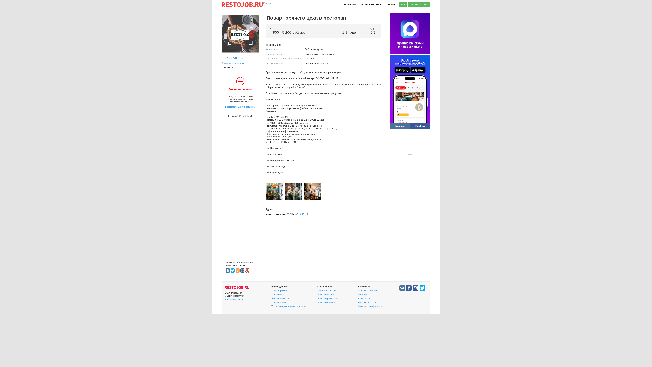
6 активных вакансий (233, 63)
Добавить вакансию (419, 5)
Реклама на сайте (367, 302)
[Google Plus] (247, 270)
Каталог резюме (371, 4)
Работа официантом (327, 298)
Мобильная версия (234, 299)
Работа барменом (326, 302)
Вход (403, 5)
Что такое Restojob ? (368, 290)
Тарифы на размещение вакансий (288, 306)
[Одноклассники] (238, 270)
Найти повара (278, 294)
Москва (267, 3)
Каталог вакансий (326, 290)
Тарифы (391, 4)
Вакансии (350, 4)
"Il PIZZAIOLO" (233, 58)
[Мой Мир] (242, 270)
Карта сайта (364, 298)
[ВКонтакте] (228, 270)
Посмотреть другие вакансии (240, 107)
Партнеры (363, 294)
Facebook (420, 126)
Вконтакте (400, 126)
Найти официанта (280, 298)
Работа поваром (325, 294)
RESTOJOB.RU (237, 287)
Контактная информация (370, 306)
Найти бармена (279, 302)
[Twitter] (233, 270)
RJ (242, 6)
